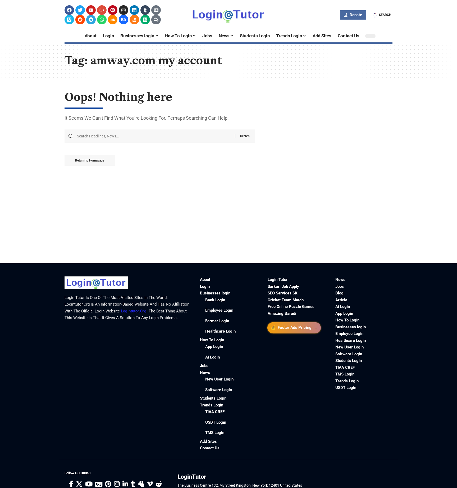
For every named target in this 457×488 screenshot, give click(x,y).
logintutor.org (134, 311)
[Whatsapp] (102, 19)
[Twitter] (80, 10)
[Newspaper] (156, 10)
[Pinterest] (112, 10)
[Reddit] (80, 19)
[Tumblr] (145, 10)
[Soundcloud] (112, 19)
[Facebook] (69, 10)
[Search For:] (154, 136)
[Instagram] (123, 10)
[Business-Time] (156, 19)
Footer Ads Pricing (294, 327)
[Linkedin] (134, 10)
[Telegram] (91, 19)
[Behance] (123, 19)
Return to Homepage (89, 160)
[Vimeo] (69, 19)
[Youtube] (91, 10)
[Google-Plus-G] (102, 10)
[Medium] (145, 19)
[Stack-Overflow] (134, 19)
